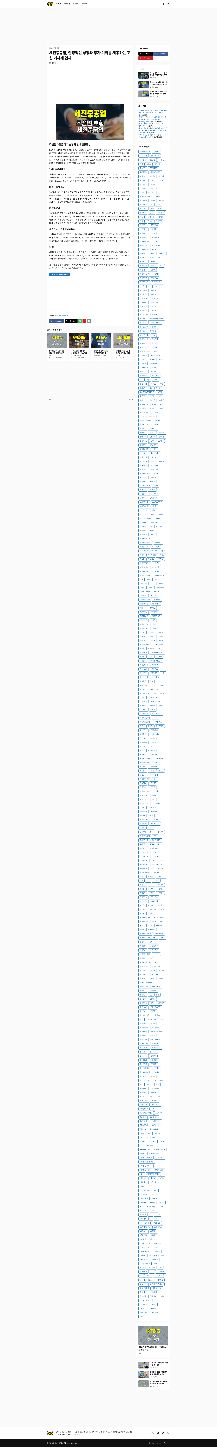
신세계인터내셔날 (145, 518)
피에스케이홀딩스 (145, 934)
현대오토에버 (144, 1060)
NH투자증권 (153, 1255)
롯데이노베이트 (155, 323)
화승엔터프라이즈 (145, 1080)
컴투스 (151, 815)
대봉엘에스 (161, 217)
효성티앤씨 (143, 1092)
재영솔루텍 (143, 742)
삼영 (152, 441)
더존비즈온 (157, 241)
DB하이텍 (143, 1129)
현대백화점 (154, 1056)
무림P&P (143, 363)
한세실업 (143, 999)
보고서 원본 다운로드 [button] (61, 274)
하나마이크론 (154, 950)
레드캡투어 (143, 306)
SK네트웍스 (158, 1276)
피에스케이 (151, 930)
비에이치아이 (144, 404)
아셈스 (162, 555)
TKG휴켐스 (154, 1312)
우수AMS (155, 665)
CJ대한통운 (153, 1117)
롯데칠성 (143, 331)
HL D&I (152, 1178)
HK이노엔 (143, 1178)
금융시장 (143, 176)
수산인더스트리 (145, 494)
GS (160, 1137)
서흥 (152, 461)
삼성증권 (143, 433)
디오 (149, 286)
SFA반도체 (143, 1272)
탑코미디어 (161, 877)
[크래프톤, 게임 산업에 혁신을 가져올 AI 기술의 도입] (123, 340)
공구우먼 (157, 164)
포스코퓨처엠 (144, 921)
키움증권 (151, 877)
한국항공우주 (144, 987)
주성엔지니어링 (145, 779)
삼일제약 (160, 441)
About (159, 1443)
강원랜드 (156, 152)
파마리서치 (154, 897)
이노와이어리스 (157, 714)
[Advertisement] (108, 26)
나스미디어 (143, 184)
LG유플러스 (158, 1227)
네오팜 (161, 188)
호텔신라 (152, 1076)
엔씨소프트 (155, 624)
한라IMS (143, 991)
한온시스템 (143, 1007)
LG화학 (153, 1235)
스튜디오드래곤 (157, 502)
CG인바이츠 (144, 1109)
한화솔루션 (155, 1027)
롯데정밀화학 (144, 327)
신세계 (152, 514)
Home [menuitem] (58, 4)
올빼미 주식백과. (58, 1443)
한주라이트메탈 (145, 1015)
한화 (161, 1019)
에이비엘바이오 (145, 600)
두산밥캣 (152, 270)
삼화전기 (143, 445)
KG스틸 (161, 1206)
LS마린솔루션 (158, 1243)
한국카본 (152, 978)
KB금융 (152, 1202)
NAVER (142, 1255)
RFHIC (156, 1264)
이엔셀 (142, 726)
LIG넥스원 (143, 1239)
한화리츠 (143, 1023)
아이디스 (160, 559)
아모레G (154, 551)
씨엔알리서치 (144, 547)
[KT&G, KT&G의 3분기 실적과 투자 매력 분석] (57, 340)
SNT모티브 (157, 1300)
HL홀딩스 (143, 1182)
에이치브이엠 (144, 604)
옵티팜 (142, 657)
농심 (152, 209)
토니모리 (143, 885)
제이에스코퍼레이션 (146, 758)
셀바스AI (143, 482)
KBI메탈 (161, 1202)
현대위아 (155, 1060)
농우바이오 (161, 209)
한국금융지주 (156, 966)
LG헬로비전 (143, 1235)
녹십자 (158, 205)
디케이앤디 (143, 294)
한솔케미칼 (143, 1003)
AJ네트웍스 (143, 1101)
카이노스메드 (156, 803)
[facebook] (158, 1433)
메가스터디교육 (145, 351)
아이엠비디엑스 (145, 571)
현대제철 (153, 1064)
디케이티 (153, 294)
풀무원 (154, 921)
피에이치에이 (159, 934)
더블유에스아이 (145, 241)
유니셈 (142, 697)
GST (141, 1145)
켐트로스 (160, 832)
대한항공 (152, 233)
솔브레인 (143, 490)
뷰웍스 (158, 388)
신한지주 (143, 522)
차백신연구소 (144, 799)
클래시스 (156, 873)
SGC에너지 (160, 1272)
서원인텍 (153, 457)
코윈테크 (162, 860)
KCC (141, 1206)
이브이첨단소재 (145, 722)
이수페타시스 (158, 722)
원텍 (151, 681)
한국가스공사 (144, 966)
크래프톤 (160, 868)
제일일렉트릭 (154, 767)
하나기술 (143, 950)
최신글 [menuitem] (83, 4)
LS (151, 1239)
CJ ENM (143, 1117)
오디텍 (161, 640)
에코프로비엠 (144, 616)
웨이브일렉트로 (145, 685)
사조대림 (160, 408)
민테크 (154, 367)
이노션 (153, 710)
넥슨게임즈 (143, 200)
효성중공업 (143, 1088)
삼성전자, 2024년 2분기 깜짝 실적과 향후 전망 (158, 1373)
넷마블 (153, 200)
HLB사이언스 (154, 1182)
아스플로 (151, 559)
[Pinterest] (84, 321)
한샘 (151, 995)
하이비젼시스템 (145, 962)
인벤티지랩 (159, 726)
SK (141, 1276)
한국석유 (152, 970)
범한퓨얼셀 (143, 384)
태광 (141, 881)
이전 (130, 399)
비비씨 (160, 396)
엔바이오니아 (144, 624)
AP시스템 (154, 1101)
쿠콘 (152, 868)
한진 (141, 1019)
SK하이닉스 (153, 1296)
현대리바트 (153, 1052)
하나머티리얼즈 (145, 954)
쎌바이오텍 (143, 534)
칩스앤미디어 (144, 803)
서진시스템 (143, 461)
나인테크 (153, 184)
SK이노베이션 (157, 1288)
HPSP (150, 1186)
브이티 (160, 392)
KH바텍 (154, 1211)
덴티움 (154, 249)
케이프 (150, 828)
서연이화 (143, 453)
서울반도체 (143, 457)
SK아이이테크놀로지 (156, 1284)
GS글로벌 (152, 1141)
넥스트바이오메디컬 (146, 196)
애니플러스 (143, 583)
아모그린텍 (155, 547)
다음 (50, 399)
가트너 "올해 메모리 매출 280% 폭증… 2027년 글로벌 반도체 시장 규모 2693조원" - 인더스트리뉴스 (152, 130)
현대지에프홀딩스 (145, 1068)
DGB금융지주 (154, 1129)
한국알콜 (161, 970)
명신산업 (143, 359)
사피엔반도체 (144, 412)
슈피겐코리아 (154, 498)
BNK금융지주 (155, 1105)
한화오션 (152, 1035)
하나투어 (156, 954)
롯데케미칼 (153, 331)
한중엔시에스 (158, 1015)
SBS (160, 1268)
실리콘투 (143, 526)
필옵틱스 (143, 942)
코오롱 (154, 852)
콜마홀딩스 (143, 868)
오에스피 (160, 649)
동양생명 (153, 262)
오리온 (142, 649)
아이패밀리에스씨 (159, 575)
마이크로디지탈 (145, 347)
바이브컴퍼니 (144, 376)
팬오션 (160, 905)
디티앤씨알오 (144, 298)
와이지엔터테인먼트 (156, 661)
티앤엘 (160, 889)
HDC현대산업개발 (153, 1174)
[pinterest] (163, 1433)
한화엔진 (143, 1035)
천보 (153, 799)
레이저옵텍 (143, 310)
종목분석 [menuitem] (67, 4)
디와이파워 (158, 286)
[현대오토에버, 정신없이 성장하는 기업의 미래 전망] (143, 94)
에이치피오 (155, 604)
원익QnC (143, 681)
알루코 (149, 579)
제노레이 (143, 746)
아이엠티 (156, 571)
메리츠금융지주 (155, 355)
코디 (155, 836)
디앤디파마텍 (144, 282)
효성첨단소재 (155, 1088)
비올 (161, 404)
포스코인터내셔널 (159, 917)
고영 (141, 164)
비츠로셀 (143, 408)
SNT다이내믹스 (145, 1300)
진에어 (154, 795)
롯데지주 (155, 327)
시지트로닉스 (144, 510)
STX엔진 (153, 1308)
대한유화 (153, 229)
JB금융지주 (143, 1194)
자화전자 (152, 738)
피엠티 (162, 938)
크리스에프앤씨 (145, 873)
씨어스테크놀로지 (145, 543)
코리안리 (143, 844)
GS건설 (142, 1141)
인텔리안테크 (155, 734)
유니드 (162, 693)
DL (149, 1133)
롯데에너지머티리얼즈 (156, 319)
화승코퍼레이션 (159, 1080)
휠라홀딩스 (154, 1092)
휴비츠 (152, 1097)
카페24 (142, 815)
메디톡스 (156, 351)
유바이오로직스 (155, 701)
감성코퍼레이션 (145, 152)
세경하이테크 (155, 465)
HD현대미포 (160, 1158)
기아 (152, 180)
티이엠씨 (160, 893)
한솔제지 (152, 999)
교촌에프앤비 (154, 168)
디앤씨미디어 (156, 282)
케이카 (142, 828)
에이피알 (152, 608)
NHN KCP (143, 1259)
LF (151, 1219)
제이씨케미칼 (144, 754)
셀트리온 (152, 482)
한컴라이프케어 (151, 1019)
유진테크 (152, 706)
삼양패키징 (143, 441)
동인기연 (153, 266)
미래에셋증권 (144, 367)
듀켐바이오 (154, 278)
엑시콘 (153, 620)
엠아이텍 (160, 632)
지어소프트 (158, 791)
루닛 (153, 335)
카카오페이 (154, 811)
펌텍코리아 (153, 909)
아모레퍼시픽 (144, 551)
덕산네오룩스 (144, 245)
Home (151, 1443)
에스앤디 (161, 583)
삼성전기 (156, 425)
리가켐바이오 (144, 339)
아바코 (142, 555)
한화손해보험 (144, 1027)
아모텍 (163, 551)
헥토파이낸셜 (144, 1044)
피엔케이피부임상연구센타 (148, 938)
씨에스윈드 (158, 543)
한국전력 (155, 974)
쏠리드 (153, 534)
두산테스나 (157, 274)
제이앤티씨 (155, 754)
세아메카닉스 (154, 469)
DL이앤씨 (157, 1133)
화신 (141, 1084)
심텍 (151, 526)
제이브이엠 (151, 750)
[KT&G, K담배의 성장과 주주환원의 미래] (101, 340)
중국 (155, 779)
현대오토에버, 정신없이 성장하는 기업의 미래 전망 (158, 93)
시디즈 (154, 506)
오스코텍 (151, 649)
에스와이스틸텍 (145, 591)
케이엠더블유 (155, 824)
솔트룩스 (152, 490)
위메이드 (143, 689)
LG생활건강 (156, 1223)
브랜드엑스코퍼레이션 (147, 392)
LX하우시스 (156, 1251)
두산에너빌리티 (145, 274)
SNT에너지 (143, 1304)
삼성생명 (157, 420)
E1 (141, 1137)
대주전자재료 (154, 225)
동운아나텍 (143, 266)
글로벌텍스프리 (155, 172)
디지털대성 (143, 290)
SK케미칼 (154, 1292)
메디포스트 (143, 355)
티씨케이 (151, 889)
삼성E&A (143, 437)
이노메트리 (143, 710)
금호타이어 (143, 180)
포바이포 (151, 913)
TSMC (142, 1316)
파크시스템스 (155, 901)
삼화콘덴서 (153, 445)
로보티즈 (153, 310)
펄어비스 (143, 909)
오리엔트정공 (159, 644)
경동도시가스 (155, 156)
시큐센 (154, 510)
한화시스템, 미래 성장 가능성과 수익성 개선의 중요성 (159, 83)
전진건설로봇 (155, 742)
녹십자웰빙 (143, 209)
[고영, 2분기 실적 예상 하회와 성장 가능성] (143, 1365)
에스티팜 (153, 596)
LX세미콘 (156, 1247)
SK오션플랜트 (144, 1288)
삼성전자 (143, 429)
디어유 (142, 286)
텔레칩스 (156, 881)
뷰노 (151, 388)
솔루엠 (156, 486)
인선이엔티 (143, 730)
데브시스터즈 (144, 249)
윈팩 (155, 693)
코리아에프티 (156, 840)
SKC (162, 1296)
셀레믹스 (153, 477)
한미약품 (143, 995)
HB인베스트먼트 (145, 1149)
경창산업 (152, 160)
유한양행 (161, 706)
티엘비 (152, 893)
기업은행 (160, 180)
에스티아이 (143, 596)
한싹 (152, 1003)
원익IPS (156, 677)
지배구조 (152, 787)
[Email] (89, 321)
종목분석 (65, 316)
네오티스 (152, 188)
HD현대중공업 (159, 1170)
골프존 (149, 164)
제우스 (142, 750)
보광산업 (153, 384)
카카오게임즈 (152, 807)
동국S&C (162, 253)
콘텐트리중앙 (144, 864)
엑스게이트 (143, 620)
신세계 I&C (161, 514)
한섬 (157, 995)
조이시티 (152, 771)
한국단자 (143, 970)
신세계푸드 (158, 518)
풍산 (161, 921)
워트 (163, 673)
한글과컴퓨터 (156, 987)
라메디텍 (155, 298)
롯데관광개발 (144, 315)
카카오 (142, 807)
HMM (142, 1186)
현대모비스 (143, 1056)
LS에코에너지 (144, 1247)
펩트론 (142, 913)
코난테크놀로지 (145, 836)
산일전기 (143, 416)
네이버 (142, 192)
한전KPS (152, 1011)
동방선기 (143, 258)
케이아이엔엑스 (145, 820)
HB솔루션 (150, 1145)
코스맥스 (143, 848)
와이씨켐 (159, 657)
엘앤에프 (155, 628)
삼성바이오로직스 (145, 420)
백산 (148, 380)
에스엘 (142, 587)
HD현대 (142, 1154)
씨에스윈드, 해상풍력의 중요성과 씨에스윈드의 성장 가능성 (79, 353)
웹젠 (155, 685)
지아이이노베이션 (145, 791)
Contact (167, 1443)
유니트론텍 (143, 701)
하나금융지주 (154, 946)
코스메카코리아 (154, 848)
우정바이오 (154, 669)
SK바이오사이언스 (146, 1280)
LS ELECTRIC (145, 1243)
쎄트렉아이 (153, 530)
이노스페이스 (144, 714)
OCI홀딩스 (154, 1259)
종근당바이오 (144, 775)
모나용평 (152, 359)
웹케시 (162, 685)
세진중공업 (55, 48)
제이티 (157, 763)
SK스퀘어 (143, 1284)
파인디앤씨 (143, 901)
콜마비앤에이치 (157, 864)
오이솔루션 (143, 653)
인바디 (150, 726)
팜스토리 (151, 905)
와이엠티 (143, 661)
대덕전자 (160, 213)
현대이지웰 (143, 1064)
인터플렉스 (143, 734)
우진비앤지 (143, 673)
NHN (162, 1255)
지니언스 (143, 787)
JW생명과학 (144, 1198)
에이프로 (143, 608)
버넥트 (155, 380)
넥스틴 (158, 196)
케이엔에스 (143, 824)
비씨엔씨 (143, 400)
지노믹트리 (143, 783)
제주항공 (143, 771)
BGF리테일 (143, 1105)
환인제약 (149, 1084)
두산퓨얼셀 (143, 278)
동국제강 (143, 253)
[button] (163, 4)
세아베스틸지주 (145, 473)
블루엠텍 (143, 396)
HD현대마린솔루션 (146, 1158)
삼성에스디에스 (145, 425)
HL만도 (161, 1178)
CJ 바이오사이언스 (146, 1113)
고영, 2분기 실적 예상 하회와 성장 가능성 (159, 1364)
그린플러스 (143, 172)
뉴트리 (152, 213)
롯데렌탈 (155, 315)
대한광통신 (143, 229)
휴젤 (159, 1097)
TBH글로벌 (143, 1312)
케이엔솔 (156, 820)
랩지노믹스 (154, 302)
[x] (153, 1433)
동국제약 (152, 253)
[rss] (168, 1433)
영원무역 (143, 640)
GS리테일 (162, 1141)
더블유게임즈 (144, 237)
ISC (155, 1190)
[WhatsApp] (80, 321)
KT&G (158, 1215)
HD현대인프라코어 (146, 1166)
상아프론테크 (144, 449)
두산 (161, 266)
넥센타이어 (151, 192)
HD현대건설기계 (154, 1154)
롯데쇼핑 (143, 319)
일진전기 (143, 738)
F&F (147, 1137)
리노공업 (155, 339)
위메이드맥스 (154, 689)
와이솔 (150, 657)
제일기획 (143, 767)
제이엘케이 (159, 758)
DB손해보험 (155, 1125)
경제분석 (143, 160)
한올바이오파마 (155, 1007)
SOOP (153, 1304)
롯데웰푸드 (143, 323)
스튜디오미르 (144, 506)
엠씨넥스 (151, 632)
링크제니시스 (144, 343)
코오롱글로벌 (144, 856)
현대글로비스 (156, 1048)
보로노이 (143, 388)
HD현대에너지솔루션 (146, 1162)
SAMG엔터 (151, 1268)
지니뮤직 (153, 783)
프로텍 (150, 925)
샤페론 (154, 449)
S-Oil (142, 1268)
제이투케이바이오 (145, 763)
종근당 (161, 771)
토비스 (152, 885)
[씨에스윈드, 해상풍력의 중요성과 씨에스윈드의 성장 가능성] (79, 340)
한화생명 (152, 1023)
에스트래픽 (157, 591)
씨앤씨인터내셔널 (145, 539)
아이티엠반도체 (145, 575)
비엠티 (154, 404)
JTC (152, 1194)
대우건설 (149, 221)
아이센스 (156, 563)
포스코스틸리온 (145, 917)
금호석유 (161, 176)
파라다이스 (143, 897)
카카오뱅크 (143, 811)
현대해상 (156, 1072)
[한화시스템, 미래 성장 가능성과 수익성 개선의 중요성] (143, 84)
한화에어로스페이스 (157, 1031)
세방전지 (143, 469)
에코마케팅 (143, 612)
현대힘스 (143, 1076)
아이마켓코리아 (145, 563)
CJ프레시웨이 (155, 1121)
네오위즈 (143, 188)
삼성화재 (161, 433)
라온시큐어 (143, 302)
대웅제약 (159, 221)
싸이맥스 (159, 526)
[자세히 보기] (93, 321)
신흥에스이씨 (154, 522)
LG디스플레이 (144, 1223)
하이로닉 (143, 958)
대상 (141, 221)
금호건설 (152, 176)
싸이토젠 (143, 530)
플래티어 (159, 925)
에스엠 (150, 587)
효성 (157, 1084)
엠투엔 (161, 636)
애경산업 (157, 579)
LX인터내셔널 (144, 1251)
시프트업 (143, 514)
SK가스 (148, 1276)
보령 (161, 384)
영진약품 (152, 640)
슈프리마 (143, 498)
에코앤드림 (154, 612)
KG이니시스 (144, 1211)
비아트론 (152, 400)
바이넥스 (153, 372)
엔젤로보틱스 (144, 628)
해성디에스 (143, 1040)
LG (157, 1219)
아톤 (141, 579)
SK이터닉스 (143, 1292)
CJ (153, 1109)
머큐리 (156, 347)
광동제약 (143, 168)
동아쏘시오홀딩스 (155, 258)
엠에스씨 (143, 636)
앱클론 (153, 583)
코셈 (159, 844)
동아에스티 (143, 262)
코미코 (152, 844)
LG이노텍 (143, 1231)
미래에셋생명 (154, 363)
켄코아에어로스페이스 (147, 832)
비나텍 (152, 396)
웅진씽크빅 (154, 673)
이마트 (156, 718)
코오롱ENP (143, 860)
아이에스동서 (156, 567)
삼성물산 (152, 416)
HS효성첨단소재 (145, 1190)
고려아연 (161, 160)
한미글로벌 (153, 991)
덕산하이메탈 (156, 245)
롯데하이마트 (144, 335)
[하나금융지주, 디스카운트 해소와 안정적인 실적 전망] (143, 75)
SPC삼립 (143, 1308)
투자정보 (160, 885)
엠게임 (142, 632)
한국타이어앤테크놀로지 (147, 982)
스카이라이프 (144, 502)
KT (151, 1215)
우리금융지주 (144, 665)
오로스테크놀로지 (145, 644)
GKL (153, 1137)
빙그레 (152, 408)
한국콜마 (161, 978)
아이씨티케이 (144, 567)
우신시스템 (143, 669)
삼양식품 (161, 437)
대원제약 (143, 225)
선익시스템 (161, 461)
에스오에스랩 (160, 587)
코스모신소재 (144, 852)
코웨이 (153, 860)
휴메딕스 (143, 1097)
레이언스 (153, 306)
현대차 (157, 1068)
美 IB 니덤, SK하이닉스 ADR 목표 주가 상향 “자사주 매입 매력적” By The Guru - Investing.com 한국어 (152, 119)
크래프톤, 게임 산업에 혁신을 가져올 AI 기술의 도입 (123, 353)
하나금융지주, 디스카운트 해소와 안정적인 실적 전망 (158, 74)
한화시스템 (143, 1031)
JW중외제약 (155, 1198)
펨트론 (162, 909)
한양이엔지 (161, 1003)
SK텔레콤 (143, 1296)
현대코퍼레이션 (145, 1072)
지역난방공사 (144, 795)
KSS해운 (143, 1215)
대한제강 (143, 233)
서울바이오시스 (154, 453)
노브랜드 (143, 205)
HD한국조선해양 (159, 1149)
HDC (142, 1174)
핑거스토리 (153, 942)
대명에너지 (150, 217)
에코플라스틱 (156, 616)
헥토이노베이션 (155, 1040)
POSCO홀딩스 (145, 1264)
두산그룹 (143, 270)
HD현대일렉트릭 (145, 1170)
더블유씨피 (155, 237)
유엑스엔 (143, 706)
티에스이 (143, 893)
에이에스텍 (157, 600)
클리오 (142, 877)
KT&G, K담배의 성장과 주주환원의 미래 (101, 352)
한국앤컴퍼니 (144, 974)
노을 (151, 205)
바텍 (141, 380)
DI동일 (142, 1133)
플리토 (142, 930)
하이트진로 (157, 962)
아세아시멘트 (152, 555)
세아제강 (156, 473)
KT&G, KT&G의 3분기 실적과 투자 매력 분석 (56, 353)
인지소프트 (154, 730)
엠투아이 (152, 636)
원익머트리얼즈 (145, 677)
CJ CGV (159, 1113)
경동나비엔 (143, 156)
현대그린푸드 (144, 1048)
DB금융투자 (144, 1125)
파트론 (142, 905)
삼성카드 (152, 433)
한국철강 (143, 978)
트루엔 (142, 889)
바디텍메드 (143, 372)
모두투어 (161, 359)
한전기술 (143, 1011)
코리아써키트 (144, 840)
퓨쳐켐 (142, 925)
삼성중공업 (153, 429)
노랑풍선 (161, 200)
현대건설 (155, 1044)
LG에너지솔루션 (145, 1227)
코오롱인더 (155, 856)
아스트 (142, 559)
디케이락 (153, 290)
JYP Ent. (143, 1202)
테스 (148, 881)
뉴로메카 (143, 213)
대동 (141, 217)
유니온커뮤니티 (153, 697)
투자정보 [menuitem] (75, 4)
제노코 (152, 746)
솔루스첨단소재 (145, 486)
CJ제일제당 (143, 1121)
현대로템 (143, 1052)
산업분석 (155, 412)
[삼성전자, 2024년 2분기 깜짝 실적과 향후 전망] (143, 1374)
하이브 (152, 958)
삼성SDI (152, 437)
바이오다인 (155, 376)
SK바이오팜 (159, 1280)
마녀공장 (155, 343)
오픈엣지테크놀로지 (157, 653)
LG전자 (152, 1231)
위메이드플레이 (145, 693)
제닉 (159, 746)
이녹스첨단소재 (145, 718)
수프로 (156, 494)
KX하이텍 (143, 1219)
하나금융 (143, 946)
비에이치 (161, 400)
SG (152, 1272)
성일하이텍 (143, 465)
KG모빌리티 (151, 1206)
